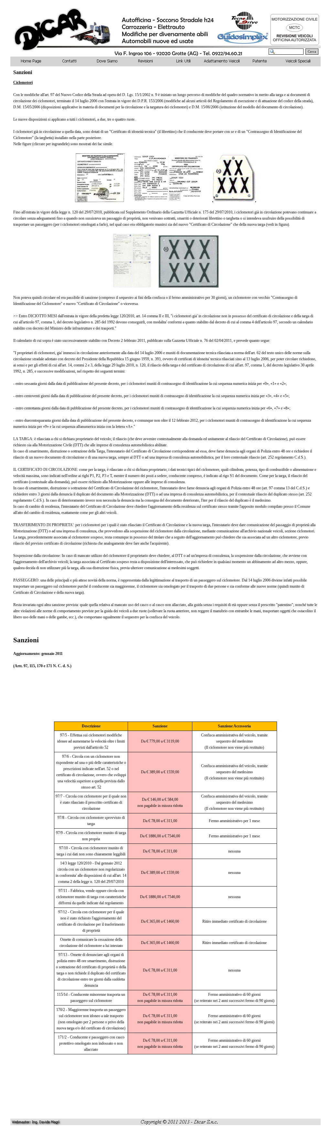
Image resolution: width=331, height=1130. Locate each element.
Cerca (312, 51)
